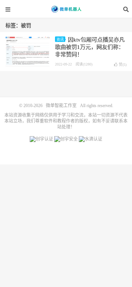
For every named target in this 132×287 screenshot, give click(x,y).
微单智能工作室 (66, 9)
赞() (122, 65)
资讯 (60, 40)
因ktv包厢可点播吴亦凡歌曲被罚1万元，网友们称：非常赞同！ (90, 47)
